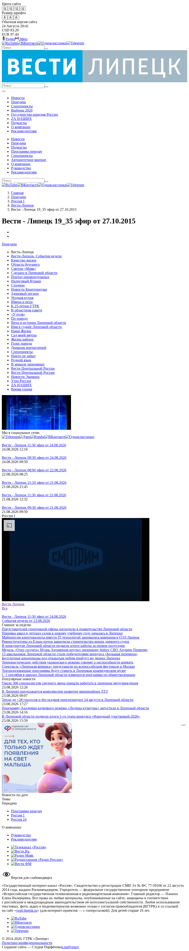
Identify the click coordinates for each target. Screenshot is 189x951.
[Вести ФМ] (21, 864)
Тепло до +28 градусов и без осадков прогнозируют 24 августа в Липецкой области (67, 700)
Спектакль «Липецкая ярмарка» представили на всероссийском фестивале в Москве (68, 666)
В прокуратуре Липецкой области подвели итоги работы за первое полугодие (63, 646)
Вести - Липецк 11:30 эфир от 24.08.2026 (34, 445)
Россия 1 (18, 201)
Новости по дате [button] (15, 795)
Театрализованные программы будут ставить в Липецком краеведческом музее (64, 671)
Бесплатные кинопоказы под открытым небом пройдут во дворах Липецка (61, 658)
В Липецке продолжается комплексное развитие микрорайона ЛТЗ (55, 691)
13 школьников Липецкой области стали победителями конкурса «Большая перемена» (70, 654)
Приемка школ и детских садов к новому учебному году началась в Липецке (62, 633)
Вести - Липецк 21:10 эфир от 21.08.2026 (34, 483)
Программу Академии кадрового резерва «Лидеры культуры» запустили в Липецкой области (75, 708)
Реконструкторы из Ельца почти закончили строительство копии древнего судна (65, 641)
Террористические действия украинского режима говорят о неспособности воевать (67, 662)
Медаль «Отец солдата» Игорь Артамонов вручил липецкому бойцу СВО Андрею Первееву (75, 650)
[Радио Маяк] (22, 855)
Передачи (18, 197)
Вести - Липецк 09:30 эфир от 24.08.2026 (34, 458)
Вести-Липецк (22, 205)
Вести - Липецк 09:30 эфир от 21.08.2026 (34, 507)
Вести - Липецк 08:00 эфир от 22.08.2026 (34, 470)
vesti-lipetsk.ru (26, 910)
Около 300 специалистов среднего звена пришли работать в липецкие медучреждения (70, 683)
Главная (17, 193)
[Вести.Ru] (20, 851)
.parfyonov (70, 947)
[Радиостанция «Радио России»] (37, 860)
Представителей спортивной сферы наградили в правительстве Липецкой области (67, 629)
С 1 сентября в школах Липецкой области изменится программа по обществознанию (68, 675)
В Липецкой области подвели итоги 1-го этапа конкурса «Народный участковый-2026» (71, 716)
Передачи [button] (9, 244)
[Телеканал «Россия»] (28, 847)
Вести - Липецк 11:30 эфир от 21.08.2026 (34, 495)
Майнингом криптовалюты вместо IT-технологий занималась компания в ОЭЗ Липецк (70, 637)
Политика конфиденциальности (27, 943)
